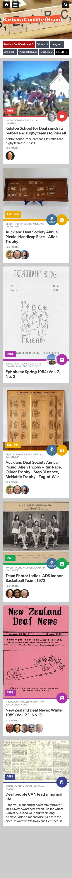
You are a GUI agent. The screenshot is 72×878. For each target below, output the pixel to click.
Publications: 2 (28, 52)
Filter (60, 52)
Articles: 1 (10, 52)
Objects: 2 (46, 52)
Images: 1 (57, 44)
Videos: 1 (42, 44)
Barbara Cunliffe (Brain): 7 (18, 44)
